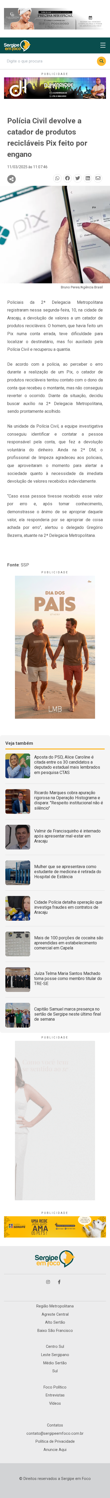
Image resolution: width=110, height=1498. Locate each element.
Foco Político (55, 1387)
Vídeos (55, 1403)
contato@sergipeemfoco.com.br (55, 1433)
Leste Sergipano (55, 1355)
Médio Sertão (55, 1363)
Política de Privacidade (55, 1441)
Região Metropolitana (55, 1306)
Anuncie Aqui (55, 1449)
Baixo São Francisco (55, 1330)
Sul (55, 1371)
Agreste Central (55, 1314)
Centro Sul (55, 1346)
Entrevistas (55, 1395)
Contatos (55, 1425)
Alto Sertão (55, 1322)
